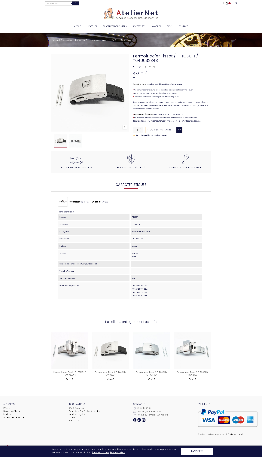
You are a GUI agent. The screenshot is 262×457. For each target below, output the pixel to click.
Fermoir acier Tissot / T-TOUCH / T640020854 (192, 373)
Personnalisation (117, 452)
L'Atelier (6, 408)
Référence (75, 202)
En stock (96, 202)
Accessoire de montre (144, 114)
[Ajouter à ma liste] (179, 130)
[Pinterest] (154, 67)
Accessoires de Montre (13, 417)
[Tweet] (150, 67)
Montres (7, 414)
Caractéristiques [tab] (131, 184)
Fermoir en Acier (140, 84)
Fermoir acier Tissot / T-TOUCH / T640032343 (110, 373)
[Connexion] (236, 3)
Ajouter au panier (160, 129)
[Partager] (145, 67)
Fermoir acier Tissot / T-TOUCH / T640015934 (151, 373)
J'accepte (197, 451)
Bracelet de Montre (11, 411)
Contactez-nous (235, 434)
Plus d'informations (100, 452)
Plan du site (74, 420)
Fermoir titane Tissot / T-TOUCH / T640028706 (69, 373)
